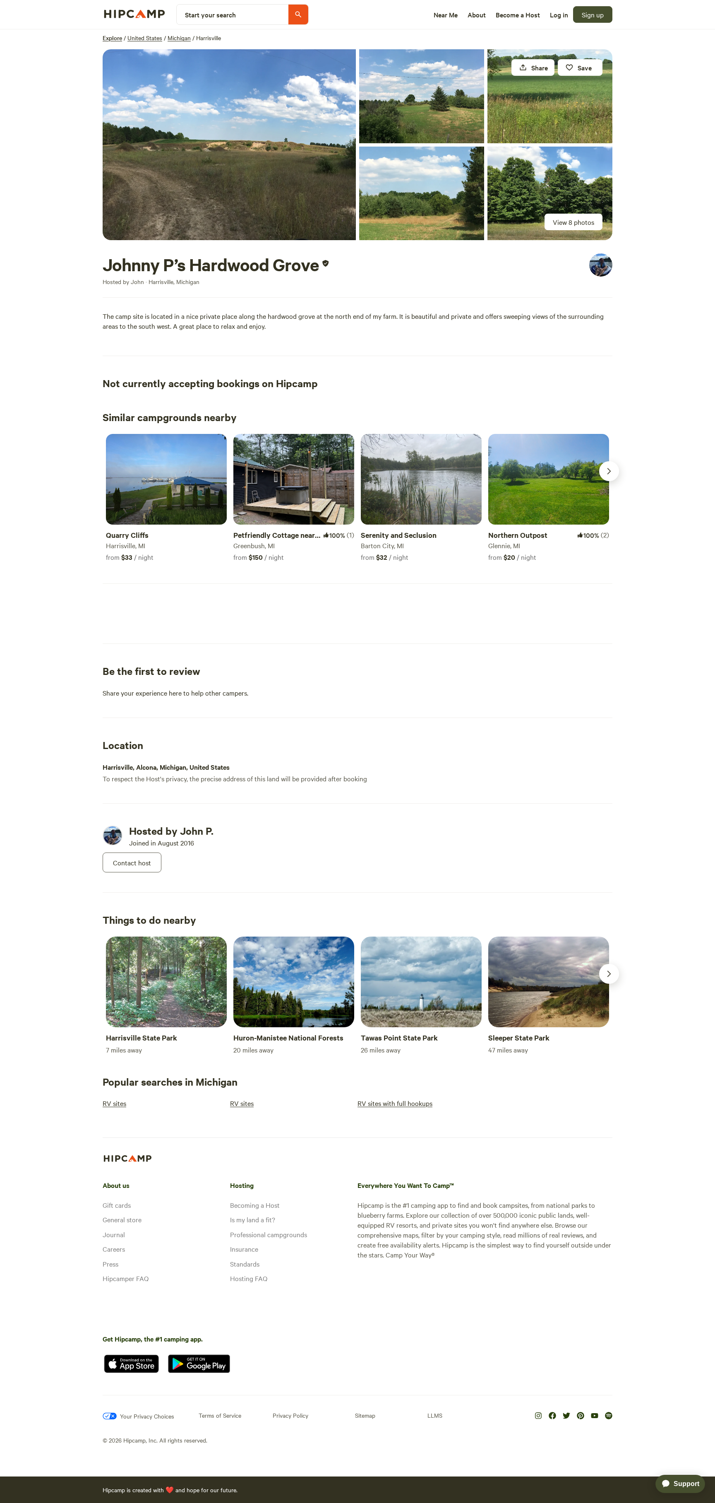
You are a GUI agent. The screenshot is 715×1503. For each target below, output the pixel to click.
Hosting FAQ (248, 1278)
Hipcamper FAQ (126, 1278)
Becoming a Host (255, 1204)
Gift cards (117, 1204)
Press (110, 1263)
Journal (114, 1234)
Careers (114, 1248)
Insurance (244, 1248)
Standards (244, 1263)
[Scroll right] (609, 471)
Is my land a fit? (252, 1219)
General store (122, 1219)
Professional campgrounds (268, 1234)
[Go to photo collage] (229, 144)
